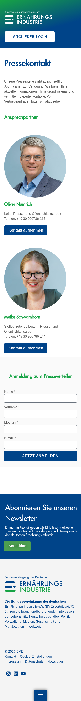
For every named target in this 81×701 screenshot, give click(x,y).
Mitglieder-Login (29, 37)
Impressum (13, 661)
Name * (9, 391)
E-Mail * (10, 438)
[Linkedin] (16, 673)
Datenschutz (34, 661)
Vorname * (12, 407)
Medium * (11, 422)
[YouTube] (23, 673)
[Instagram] (8, 673)
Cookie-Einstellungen (36, 656)
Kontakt (10, 656)
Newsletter (55, 661)
